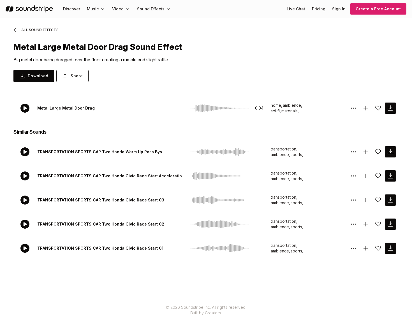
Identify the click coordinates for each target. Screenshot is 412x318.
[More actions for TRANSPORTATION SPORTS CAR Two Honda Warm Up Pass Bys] (353, 151)
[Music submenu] (102, 9)
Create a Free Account (378, 8)
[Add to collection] (365, 108)
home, (276, 105)
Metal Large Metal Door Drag (66, 108)
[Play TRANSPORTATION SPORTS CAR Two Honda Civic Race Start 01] (24, 248)
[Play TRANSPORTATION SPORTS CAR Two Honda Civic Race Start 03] (24, 200)
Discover (71, 8)
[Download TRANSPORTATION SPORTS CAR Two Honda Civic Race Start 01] (390, 248)
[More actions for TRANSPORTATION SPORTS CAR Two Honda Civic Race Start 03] (353, 200)
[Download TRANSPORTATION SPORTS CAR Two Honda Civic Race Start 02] (390, 224)
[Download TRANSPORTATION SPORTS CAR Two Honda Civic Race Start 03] (390, 200)
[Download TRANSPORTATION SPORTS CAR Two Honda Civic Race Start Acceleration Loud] (390, 176)
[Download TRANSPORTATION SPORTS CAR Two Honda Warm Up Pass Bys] (390, 151)
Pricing (318, 8)
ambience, (292, 105)
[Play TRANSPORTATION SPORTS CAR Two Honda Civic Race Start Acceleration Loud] (24, 175)
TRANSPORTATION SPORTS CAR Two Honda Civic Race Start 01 (100, 248)
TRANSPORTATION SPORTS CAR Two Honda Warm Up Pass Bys (99, 151)
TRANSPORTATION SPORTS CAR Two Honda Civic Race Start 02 (100, 224)
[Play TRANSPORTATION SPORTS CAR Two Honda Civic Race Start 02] (24, 224)
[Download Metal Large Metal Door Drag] (390, 108)
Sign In (339, 8)
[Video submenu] (127, 9)
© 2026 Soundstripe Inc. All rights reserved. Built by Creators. (206, 310)
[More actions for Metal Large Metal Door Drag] (353, 108)
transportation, (284, 149)
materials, (290, 110)
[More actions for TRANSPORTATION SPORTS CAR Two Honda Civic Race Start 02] (353, 224)
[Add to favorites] (378, 108)
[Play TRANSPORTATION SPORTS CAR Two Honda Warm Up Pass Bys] (24, 151)
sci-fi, (276, 110)
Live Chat (296, 8)
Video (118, 8)
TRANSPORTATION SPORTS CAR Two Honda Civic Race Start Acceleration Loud (112, 175)
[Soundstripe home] (29, 9)
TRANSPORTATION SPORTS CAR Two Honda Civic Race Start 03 (100, 200)
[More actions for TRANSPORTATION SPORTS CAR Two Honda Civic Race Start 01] (353, 248)
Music (93, 8)
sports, (297, 154)
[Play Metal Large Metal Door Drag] (24, 108)
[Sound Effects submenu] (168, 9)
